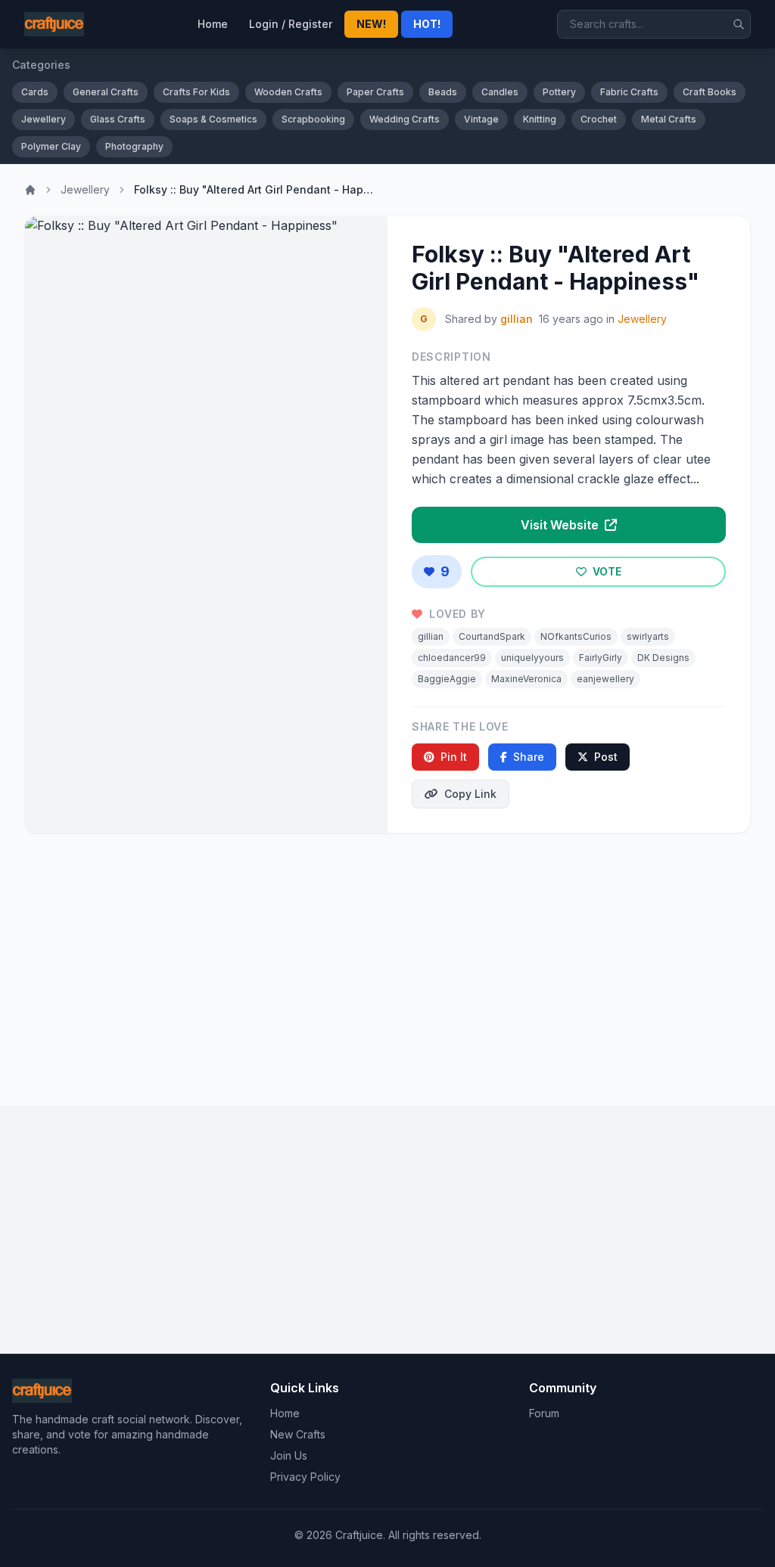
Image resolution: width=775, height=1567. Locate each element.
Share (528, 756)
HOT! (426, 23)
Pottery (559, 92)
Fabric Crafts (629, 92)
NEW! (371, 23)
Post (606, 756)
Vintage (481, 119)
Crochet (598, 119)
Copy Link (470, 793)
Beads (442, 92)
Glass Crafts (117, 119)
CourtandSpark (492, 636)
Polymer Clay (51, 146)
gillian (516, 318)
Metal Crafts (668, 119)
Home (213, 23)
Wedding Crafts (404, 119)
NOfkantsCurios (576, 636)
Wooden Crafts (288, 92)
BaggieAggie (447, 678)
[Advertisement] (387, 963)
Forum (544, 1413)
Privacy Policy (305, 1476)
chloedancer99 (452, 657)
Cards (34, 92)
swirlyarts (648, 636)
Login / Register (290, 23)
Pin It (453, 756)
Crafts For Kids (196, 92)
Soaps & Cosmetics (213, 119)
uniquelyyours (532, 657)
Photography (134, 146)
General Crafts (106, 92)
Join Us (288, 1455)
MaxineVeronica (526, 678)
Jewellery (43, 119)
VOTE (605, 571)
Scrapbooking (313, 119)
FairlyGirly (600, 657)
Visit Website (561, 524)
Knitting (539, 119)
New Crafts (297, 1434)
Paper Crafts (375, 92)
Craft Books (709, 92)
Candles (499, 92)
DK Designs (663, 657)
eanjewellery (605, 678)
